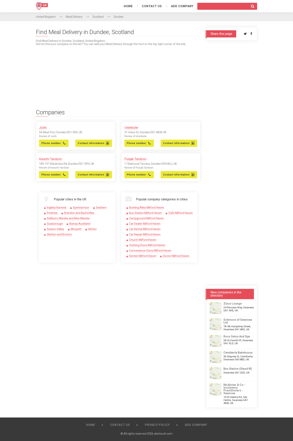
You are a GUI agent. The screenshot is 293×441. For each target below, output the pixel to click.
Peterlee (52, 213)
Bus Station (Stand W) (237, 368)
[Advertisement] (118, 73)
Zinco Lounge (232, 303)
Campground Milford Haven (146, 218)
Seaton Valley (55, 229)
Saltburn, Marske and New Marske (68, 218)
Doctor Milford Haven (176, 256)
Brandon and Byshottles (79, 213)
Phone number (51, 143)
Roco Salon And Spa (236, 336)
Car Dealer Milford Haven (144, 223)
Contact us (152, 6)
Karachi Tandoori (50, 159)
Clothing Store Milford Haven (147, 245)
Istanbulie (131, 127)
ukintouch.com (163, 433)
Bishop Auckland (79, 223)
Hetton (92, 229)
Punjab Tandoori (135, 159)
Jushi (43, 127)
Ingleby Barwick (56, 207)
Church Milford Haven (142, 239)
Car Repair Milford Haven (144, 234)
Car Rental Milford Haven (144, 229)
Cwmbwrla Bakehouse (238, 352)
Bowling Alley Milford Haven (146, 207)
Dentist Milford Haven (142, 256)
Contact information (91, 143)
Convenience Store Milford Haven (150, 250)
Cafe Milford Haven (180, 213)
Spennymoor (81, 207)
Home (128, 6)
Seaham (101, 207)
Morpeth (76, 229)
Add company (182, 6)
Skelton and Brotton (59, 234)
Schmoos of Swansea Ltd (237, 321)
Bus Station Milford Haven (145, 213)
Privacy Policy (157, 424)
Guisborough (55, 223)
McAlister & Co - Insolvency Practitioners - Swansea (234, 389)
